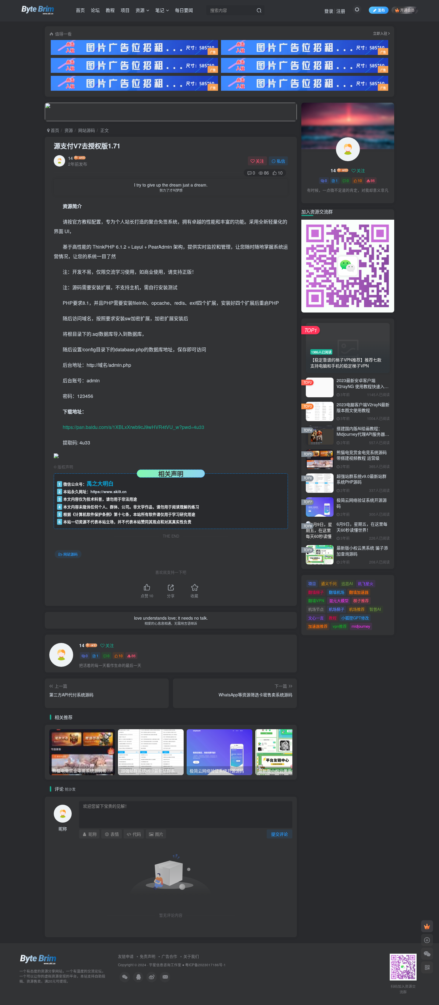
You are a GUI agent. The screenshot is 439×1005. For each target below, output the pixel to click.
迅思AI (347, 583)
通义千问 (329, 583)
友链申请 (125, 956)
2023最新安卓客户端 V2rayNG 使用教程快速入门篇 (363, 386)
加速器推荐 (318, 626)
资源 (140, 10)
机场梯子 (336, 609)
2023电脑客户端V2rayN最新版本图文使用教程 (363, 407)
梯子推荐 (361, 600)
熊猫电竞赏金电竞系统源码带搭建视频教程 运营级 (362, 455)
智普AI (375, 609)
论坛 (95, 10)
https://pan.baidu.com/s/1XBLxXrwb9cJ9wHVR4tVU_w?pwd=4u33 (133, 427)
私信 (281, 161)
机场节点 (316, 609)
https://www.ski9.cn (108, 491)
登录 (328, 11)
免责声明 (147, 956)
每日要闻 (184, 10)
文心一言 (316, 618)
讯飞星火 (365, 583)
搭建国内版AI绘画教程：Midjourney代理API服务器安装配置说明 (363, 434)
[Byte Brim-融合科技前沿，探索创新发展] (38, 959)
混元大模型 (339, 600)
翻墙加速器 (359, 592)
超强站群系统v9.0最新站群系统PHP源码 (361, 479)
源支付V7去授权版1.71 (87, 145)
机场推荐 (357, 609)
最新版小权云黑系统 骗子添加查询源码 (362, 551)
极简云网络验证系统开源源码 (362, 503)
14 (70, 158)
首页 (80, 10)
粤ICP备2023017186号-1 (205, 964)
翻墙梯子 (316, 592)
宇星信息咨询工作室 (165, 964)
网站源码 (86, 130)
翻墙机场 (336, 592)
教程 (110, 10)
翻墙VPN (316, 600)
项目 (125, 10)
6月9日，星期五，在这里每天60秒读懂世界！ (362, 527)
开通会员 (407, 10)
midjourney (360, 626)
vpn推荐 (340, 626)
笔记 (159, 10)
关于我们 (191, 956)
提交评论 (279, 834)
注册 (340, 11)
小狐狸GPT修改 (355, 618)
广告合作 (169, 956)
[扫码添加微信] (427, 954)
